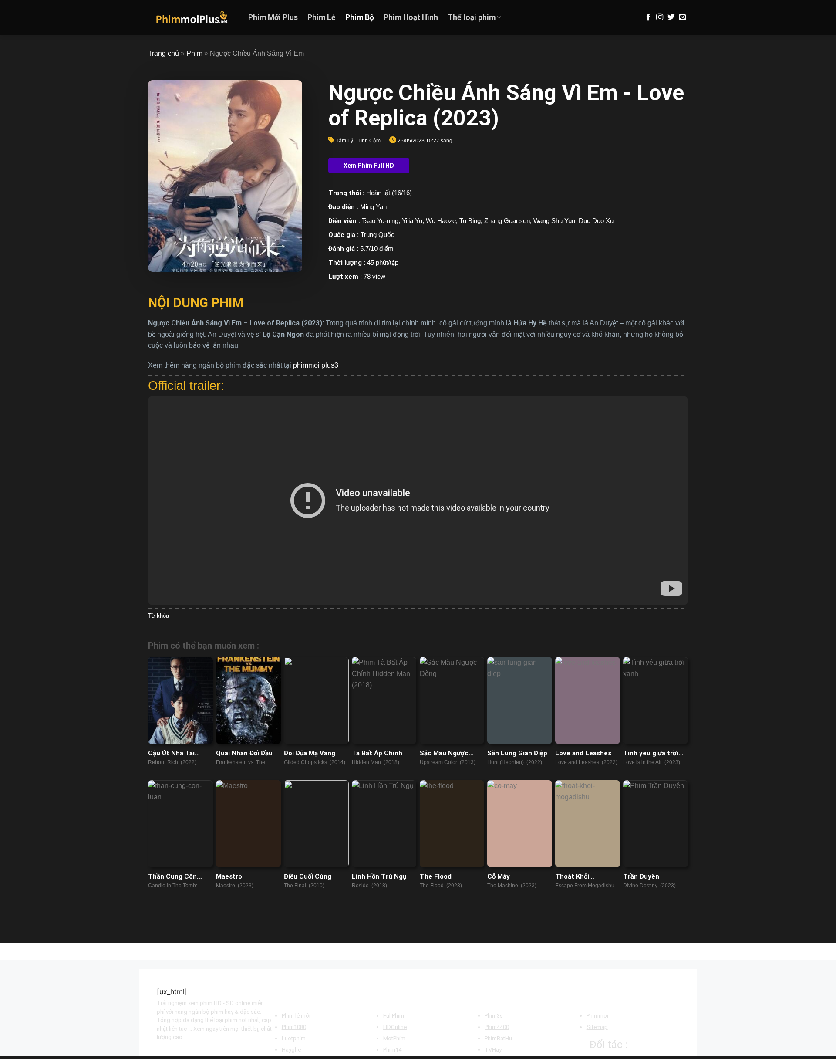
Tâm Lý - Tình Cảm (358, 141)
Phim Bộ (359, 17)
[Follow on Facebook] (648, 17)
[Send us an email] (682, 17)
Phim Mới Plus (273, 17)
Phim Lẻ (321, 17)
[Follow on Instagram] (659, 17)
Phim (194, 53)
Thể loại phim (472, 17)
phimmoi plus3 (315, 365)
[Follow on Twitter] (670, 17)
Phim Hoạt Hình (411, 17)
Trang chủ (163, 53)
